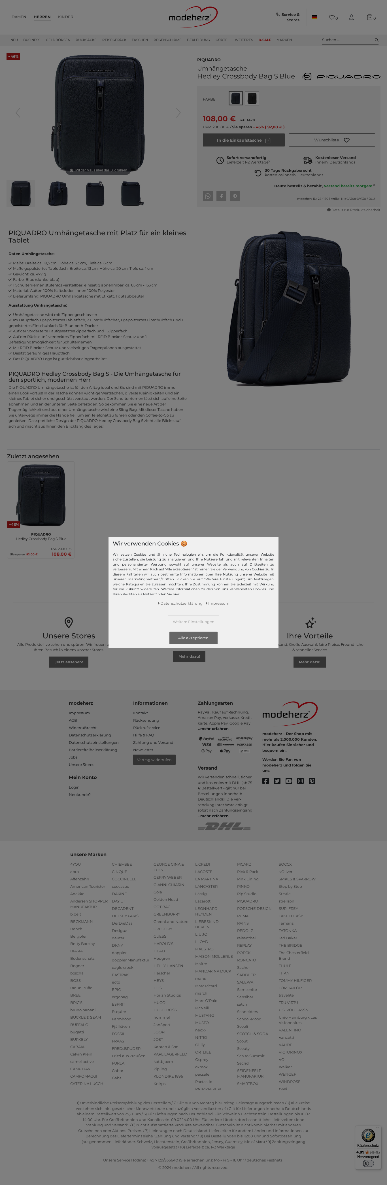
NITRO (201, 1037)
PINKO (243, 886)
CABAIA (77, 1046)
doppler (119, 952)
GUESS (160, 936)
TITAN (284, 973)
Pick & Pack (247, 871)
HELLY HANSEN (168, 965)
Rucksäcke (86, 40)
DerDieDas (122, 923)
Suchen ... (331, 39)
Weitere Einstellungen (193, 621)
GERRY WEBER (168, 877)
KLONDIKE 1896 (168, 1076)
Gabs (116, 1078)
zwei (283, 1089)
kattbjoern (163, 1061)
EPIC (116, 989)
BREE (75, 995)
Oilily (200, 1044)
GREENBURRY (167, 914)
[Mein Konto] (352, 17)
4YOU (75, 864)
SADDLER (246, 974)
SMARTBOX (247, 1083)
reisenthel (246, 938)
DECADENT (122, 908)
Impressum (79, 713)
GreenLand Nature (171, 921)
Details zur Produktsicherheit (355, 210)
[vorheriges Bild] (17, 112)
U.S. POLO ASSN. (294, 1010)
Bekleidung (198, 40)
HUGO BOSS (165, 1010)
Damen (19, 16)
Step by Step (290, 886)
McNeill (202, 1008)
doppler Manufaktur (130, 960)
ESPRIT (118, 1004)
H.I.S (158, 988)
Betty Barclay (82, 943)
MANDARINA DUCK (213, 971)
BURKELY (79, 1039)
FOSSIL (118, 1033)
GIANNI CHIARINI (170, 884)
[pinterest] (314, 781)
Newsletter (143, 749)
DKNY (117, 945)
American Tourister (87, 886)
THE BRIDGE (290, 945)
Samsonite (247, 989)
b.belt (75, 914)
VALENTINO (290, 1030)
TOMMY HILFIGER (295, 980)
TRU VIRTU (288, 1002)
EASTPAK (120, 974)
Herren (42, 16)
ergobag (120, 997)
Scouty (243, 1048)
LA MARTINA (206, 879)
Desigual (120, 930)
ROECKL (245, 952)
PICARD (244, 864)
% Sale (265, 40)
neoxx (200, 1030)
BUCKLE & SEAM (85, 1017)
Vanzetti (286, 1037)
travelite (286, 995)
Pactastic (203, 1081)
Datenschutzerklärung (90, 735)
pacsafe (202, 1074)
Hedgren (162, 958)
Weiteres (244, 40)
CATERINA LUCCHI (87, 1083)
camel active (82, 1061)
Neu (14, 40)
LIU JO (201, 934)
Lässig (201, 893)
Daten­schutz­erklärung (181, 603)
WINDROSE (290, 1081)
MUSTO (202, 1022)
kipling (160, 1069)
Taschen (140, 40)
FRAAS (118, 1041)
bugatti (77, 1032)
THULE (285, 965)
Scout (242, 1041)
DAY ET (118, 901)
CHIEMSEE (122, 864)
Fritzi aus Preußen (129, 1056)
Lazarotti (203, 901)
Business (31, 40)
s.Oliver (285, 871)
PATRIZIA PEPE (209, 1089)
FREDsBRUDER (126, 1048)
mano (200, 978)
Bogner (77, 965)
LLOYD (201, 941)
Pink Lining (248, 879)
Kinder (65, 16)
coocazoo (120, 886)
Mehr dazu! (189, 656)
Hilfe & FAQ (143, 735)
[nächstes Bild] (178, 112)
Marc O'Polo (206, 1000)
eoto (116, 982)
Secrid (243, 1063)
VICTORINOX (291, 1052)
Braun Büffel (81, 988)
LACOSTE (203, 871)
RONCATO (246, 960)
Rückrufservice (146, 727)
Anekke (77, 893)
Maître (201, 963)
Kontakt (140, 713)
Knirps (159, 1083)
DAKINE (119, 893)
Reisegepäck (114, 40)
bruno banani (83, 1010)
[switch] (368, 1163)
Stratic (284, 893)
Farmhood (121, 1019)
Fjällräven (121, 1026)
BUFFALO (79, 1024)
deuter (118, 938)
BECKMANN (81, 921)
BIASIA (76, 951)
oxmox (201, 1067)
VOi (282, 1059)
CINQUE (119, 871)
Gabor (117, 1070)
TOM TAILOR (290, 988)
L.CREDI (202, 864)
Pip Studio (246, 893)
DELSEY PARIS (125, 916)
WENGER (287, 1074)
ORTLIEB (203, 1052)
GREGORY (163, 929)
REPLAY (244, 945)
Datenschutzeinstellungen (94, 742)
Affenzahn (79, 879)
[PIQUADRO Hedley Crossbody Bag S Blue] (21, 194)
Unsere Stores (81, 764)
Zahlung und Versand (153, 742)
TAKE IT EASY (291, 916)
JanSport (162, 1024)
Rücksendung (146, 720)
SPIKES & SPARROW (297, 879)
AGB (73, 720)
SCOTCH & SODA (252, 1033)
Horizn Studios (167, 995)
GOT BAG (162, 906)
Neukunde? (80, 794)
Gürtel (222, 40)
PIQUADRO (209, 59)
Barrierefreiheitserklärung (93, 749)
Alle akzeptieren (193, 638)
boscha (77, 973)
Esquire (119, 1011)
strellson (286, 901)
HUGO (159, 1002)
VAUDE (285, 1044)
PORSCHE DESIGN (254, 908)
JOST (158, 1039)
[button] (332, 139)
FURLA (118, 1063)
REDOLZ (245, 930)
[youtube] (291, 781)
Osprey (201, 1059)
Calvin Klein (81, 1054)
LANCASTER (206, 886)
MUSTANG (204, 1015)
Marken (284, 40)
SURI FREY (288, 908)
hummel (162, 1017)
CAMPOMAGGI (83, 1076)
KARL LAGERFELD (170, 1054)
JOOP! (159, 1032)
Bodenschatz (82, 958)
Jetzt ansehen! (69, 662)
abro (74, 871)
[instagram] (303, 781)
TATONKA (288, 930)
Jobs (73, 757)
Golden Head (166, 899)
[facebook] (268, 781)
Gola (158, 892)
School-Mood (249, 1019)
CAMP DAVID (82, 1069)
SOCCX (285, 864)
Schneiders (247, 1011)
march (201, 993)
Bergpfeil (79, 936)
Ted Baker (288, 938)
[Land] (314, 17)
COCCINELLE (124, 879)
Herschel (162, 973)
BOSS (75, 980)
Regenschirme (168, 40)
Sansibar (245, 997)
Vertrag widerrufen (154, 759)
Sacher (243, 967)
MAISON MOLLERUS (214, 956)
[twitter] (280, 781)
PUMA (242, 916)
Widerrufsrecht (83, 727)
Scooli (242, 1026)
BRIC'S (76, 1002)
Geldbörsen (58, 40)
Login (74, 787)
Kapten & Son (166, 1046)
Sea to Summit (251, 1056)
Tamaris (286, 923)
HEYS (159, 980)
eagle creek (122, 967)
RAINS (243, 923)
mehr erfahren (214, 728)
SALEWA (245, 982)
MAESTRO (204, 949)
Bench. (76, 929)
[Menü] (378, 1128)
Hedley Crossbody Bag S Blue (41, 536)
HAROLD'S (163, 943)
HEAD (159, 951)
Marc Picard (206, 986)
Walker (285, 1067)
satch (242, 1004)
